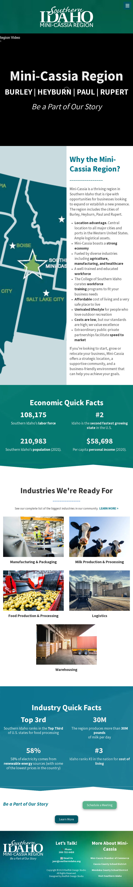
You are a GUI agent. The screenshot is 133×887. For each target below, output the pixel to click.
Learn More (66, 819)
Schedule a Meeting (100, 805)
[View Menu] (127, 6)
